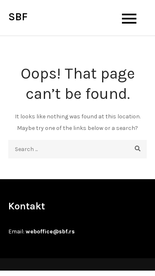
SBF (18, 16)
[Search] (137, 149)
